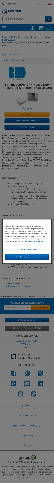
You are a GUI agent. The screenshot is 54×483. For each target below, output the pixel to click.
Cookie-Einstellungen (27, 249)
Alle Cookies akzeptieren (27, 257)
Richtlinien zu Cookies (34, 241)
